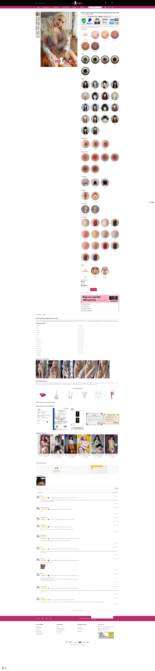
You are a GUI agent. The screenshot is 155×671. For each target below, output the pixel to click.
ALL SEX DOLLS (46, 7)
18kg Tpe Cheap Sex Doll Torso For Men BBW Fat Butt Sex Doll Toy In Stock (64, 548)
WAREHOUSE (55, 7)
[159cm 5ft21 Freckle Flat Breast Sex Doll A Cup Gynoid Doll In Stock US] (48, 497)
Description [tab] (39, 314)
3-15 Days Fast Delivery (86, 308)
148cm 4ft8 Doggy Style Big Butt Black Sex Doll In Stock (60, 526)
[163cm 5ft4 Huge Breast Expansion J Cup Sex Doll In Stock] (48, 509)
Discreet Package (85, 306)
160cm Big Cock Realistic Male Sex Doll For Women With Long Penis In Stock (64, 538)
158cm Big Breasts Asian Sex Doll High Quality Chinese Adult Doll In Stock (64, 560)
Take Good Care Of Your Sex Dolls (45, 402)
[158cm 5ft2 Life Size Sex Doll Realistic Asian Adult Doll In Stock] (48, 519)
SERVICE (82, 7)
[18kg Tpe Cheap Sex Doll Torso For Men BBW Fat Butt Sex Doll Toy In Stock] (48, 549)
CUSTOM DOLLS (66, 7)
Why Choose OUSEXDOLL (86, 310)
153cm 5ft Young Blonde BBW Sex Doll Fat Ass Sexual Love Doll (62, 599)
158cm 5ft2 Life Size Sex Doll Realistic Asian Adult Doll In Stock (62, 519)
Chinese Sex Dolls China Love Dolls (45, 10)
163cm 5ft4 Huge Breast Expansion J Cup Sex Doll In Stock (61, 509)
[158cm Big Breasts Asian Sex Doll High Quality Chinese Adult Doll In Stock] (48, 560)
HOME (38, 7)
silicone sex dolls (84, 384)
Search (116, 488)
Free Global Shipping (85, 304)
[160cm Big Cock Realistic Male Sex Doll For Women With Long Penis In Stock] (48, 538)
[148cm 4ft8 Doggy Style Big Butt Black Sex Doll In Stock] (48, 527)
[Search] (101, 7)
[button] (75, 14)
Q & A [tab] (44, 314)
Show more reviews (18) (77, 610)
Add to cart (93, 289)
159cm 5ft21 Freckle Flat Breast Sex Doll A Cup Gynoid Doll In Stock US (63, 497)
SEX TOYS (74, 7)
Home (37, 10)
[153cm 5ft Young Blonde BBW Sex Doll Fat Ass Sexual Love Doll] (48, 599)
